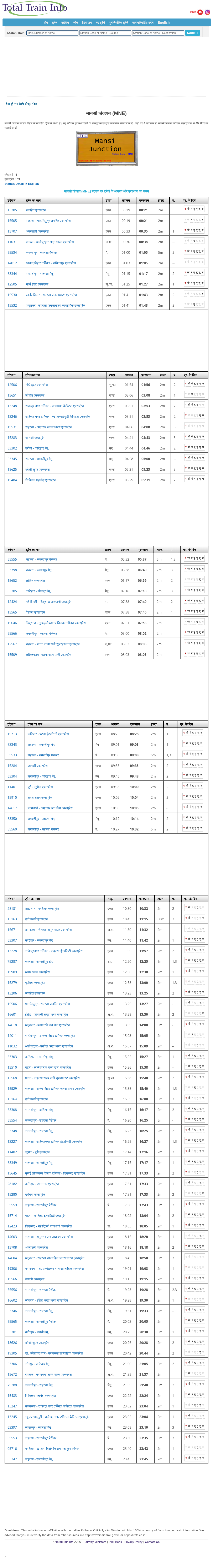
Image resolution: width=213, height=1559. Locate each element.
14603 (12, 1236)
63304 (12, 776)
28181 (12, 908)
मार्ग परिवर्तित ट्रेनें (143, 22)
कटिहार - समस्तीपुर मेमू (39, 940)
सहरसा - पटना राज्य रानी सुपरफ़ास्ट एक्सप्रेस (53, 644)
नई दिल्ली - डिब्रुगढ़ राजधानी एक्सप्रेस (49, 601)
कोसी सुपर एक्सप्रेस (37, 469)
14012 (12, 263)
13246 (12, 416)
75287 (12, 961)
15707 (12, 231)
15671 (12, 929)
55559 (12, 1205)
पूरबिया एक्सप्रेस (35, 982)
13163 (12, 919)
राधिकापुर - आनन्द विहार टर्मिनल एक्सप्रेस (50, 1035)
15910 (12, 797)
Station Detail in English (22, 183)
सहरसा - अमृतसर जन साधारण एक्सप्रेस (49, 1236)
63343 (12, 744)
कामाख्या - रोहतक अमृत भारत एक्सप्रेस (48, 929)
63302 (12, 448)
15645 (12, 1173)
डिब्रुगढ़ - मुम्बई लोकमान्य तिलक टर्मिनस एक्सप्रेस (56, 623)
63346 (12, 1311)
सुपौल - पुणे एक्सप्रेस (37, 1152)
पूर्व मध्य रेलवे (17, 103)
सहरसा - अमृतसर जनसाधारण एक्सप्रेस (48, 427)
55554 (12, 1120)
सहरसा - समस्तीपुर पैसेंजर (41, 559)
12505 (12, 284)
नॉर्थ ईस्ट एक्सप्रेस (37, 284)
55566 (12, 633)
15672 (12, 1374)
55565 (12, 1321)
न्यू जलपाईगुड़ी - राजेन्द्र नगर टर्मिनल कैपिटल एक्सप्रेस (57, 1416)
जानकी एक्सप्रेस (35, 437)
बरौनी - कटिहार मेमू (36, 448)
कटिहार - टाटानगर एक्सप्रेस (42, 1184)
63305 (12, 591)
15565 (12, 612)
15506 (12, 1004)
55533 (12, 755)
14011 (12, 1035)
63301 (12, 1332)
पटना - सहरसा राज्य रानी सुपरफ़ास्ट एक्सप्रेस (52, 1078)
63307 (12, 940)
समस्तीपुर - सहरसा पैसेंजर (41, 252)
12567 (12, 644)
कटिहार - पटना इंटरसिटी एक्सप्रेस (48, 734)
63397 (12, 1427)
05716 (12, 1448)
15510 (12, 1067)
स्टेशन (65, 22)
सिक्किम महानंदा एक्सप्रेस (40, 480)
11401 (12, 787)
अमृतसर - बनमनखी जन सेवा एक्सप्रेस (47, 1025)
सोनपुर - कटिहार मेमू (37, 1364)
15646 (12, 623)
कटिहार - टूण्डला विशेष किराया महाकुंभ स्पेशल (52, 1448)
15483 (12, 1395)
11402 (12, 1152)
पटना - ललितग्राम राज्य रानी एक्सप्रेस (48, 1067)
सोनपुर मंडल (31, 103)
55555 (12, 559)
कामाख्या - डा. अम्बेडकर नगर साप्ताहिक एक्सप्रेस (54, 1268)
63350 (12, 818)
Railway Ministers (94, 1541)
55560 (12, 829)
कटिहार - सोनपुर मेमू (38, 591)
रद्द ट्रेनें (100, 22)
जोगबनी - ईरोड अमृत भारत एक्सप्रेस (46, 1300)
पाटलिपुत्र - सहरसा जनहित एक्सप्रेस (47, 1004)
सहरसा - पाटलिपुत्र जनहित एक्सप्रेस (48, 220)
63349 (12, 1162)
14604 (12, 1258)
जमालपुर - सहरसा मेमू (38, 1427)
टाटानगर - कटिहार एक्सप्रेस (42, 908)
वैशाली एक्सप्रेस (35, 612)
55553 (12, 1438)
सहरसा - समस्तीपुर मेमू (38, 459)
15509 (12, 654)
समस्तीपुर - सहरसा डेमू (38, 1385)
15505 (12, 220)
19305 (12, 1353)
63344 (12, 273)
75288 (12, 1385)
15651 (12, 395)
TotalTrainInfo (64, 1541)
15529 (12, 1088)
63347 (12, 1459)
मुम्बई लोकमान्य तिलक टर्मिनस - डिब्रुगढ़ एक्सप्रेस (55, 1173)
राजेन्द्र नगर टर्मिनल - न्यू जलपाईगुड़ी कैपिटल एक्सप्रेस (57, 416)
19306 (12, 1268)
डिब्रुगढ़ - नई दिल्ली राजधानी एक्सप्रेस (48, 1226)
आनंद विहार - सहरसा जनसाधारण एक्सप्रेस (51, 295)
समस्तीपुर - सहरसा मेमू (39, 273)
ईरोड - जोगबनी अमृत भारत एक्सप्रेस (46, 1014)
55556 (12, 1289)
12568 (12, 1078)
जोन (75, 22)
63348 (12, 1131)
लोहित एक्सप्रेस (35, 395)
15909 (12, 972)
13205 (12, 210)
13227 (12, 1141)
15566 (12, 1279)
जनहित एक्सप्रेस (36, 210)
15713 (12, 734)
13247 (12, 1406)
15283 (12, 437)
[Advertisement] (106, 67)
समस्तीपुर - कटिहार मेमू (41, 776)
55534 (12, 252)
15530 (12, 295)
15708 (12, 1247)
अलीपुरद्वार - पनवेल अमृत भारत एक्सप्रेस (49, 1046)
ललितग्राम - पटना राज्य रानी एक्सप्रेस (49, 654)
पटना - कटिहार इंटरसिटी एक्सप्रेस (45, 1215)
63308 (12, 1109)
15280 (12, 1194)
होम (46, 22)
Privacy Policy (133, 1541)
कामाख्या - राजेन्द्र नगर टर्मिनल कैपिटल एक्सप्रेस (54, 1406)
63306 (12, 1364)
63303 (12, 1056)
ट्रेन (54, 22)
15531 (12, 427)
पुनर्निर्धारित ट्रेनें (118, 22)
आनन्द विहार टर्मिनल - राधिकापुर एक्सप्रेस (51, 263)
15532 (12, 305)
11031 (12, 242)
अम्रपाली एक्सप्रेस (37, 231)
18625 (12, 469)
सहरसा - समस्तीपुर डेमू (38, 961)
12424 (12, 601)
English (164, 22)
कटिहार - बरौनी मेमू (36, 1332)
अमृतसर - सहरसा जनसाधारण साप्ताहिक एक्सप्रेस (55, 305)
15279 (12, 982)
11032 (12, 1046)
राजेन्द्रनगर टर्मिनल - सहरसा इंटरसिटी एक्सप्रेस (54, 951)
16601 (12, 1014)
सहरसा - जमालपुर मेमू (38, 570)
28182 (12, 1184)
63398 (12, 570)
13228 (12, 951)
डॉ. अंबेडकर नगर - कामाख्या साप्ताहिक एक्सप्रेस (54, 1353)
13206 (12, 993)
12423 (12, 1226)
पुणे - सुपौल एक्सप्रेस (40, 787)
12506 (12, 384)
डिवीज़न (87, 22)
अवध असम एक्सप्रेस (40, 797)
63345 (12, 459)
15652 (12, 580)
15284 (12, 765)
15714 (12, 1215)
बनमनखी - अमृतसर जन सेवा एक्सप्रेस (50, 808)
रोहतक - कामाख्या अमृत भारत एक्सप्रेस (48, 1374)
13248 (12, 406)
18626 (12, 1342)
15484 (12, 480)
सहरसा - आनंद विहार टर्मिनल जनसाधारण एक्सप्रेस (55, 1088)
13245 (12, 1416)
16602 (12, 1300)
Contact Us (152, 1541)
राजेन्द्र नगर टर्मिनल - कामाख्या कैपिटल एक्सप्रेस (54, 406)
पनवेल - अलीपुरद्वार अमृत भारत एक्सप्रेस (50, 242)
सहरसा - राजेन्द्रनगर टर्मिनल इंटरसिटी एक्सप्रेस (54, 1141)
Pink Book (115, 1541)
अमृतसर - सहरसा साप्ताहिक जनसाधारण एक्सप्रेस (54, 1258)
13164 (12, 1099)
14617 (12, 808)
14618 (12, 1025)
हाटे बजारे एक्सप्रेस (36, 919)
